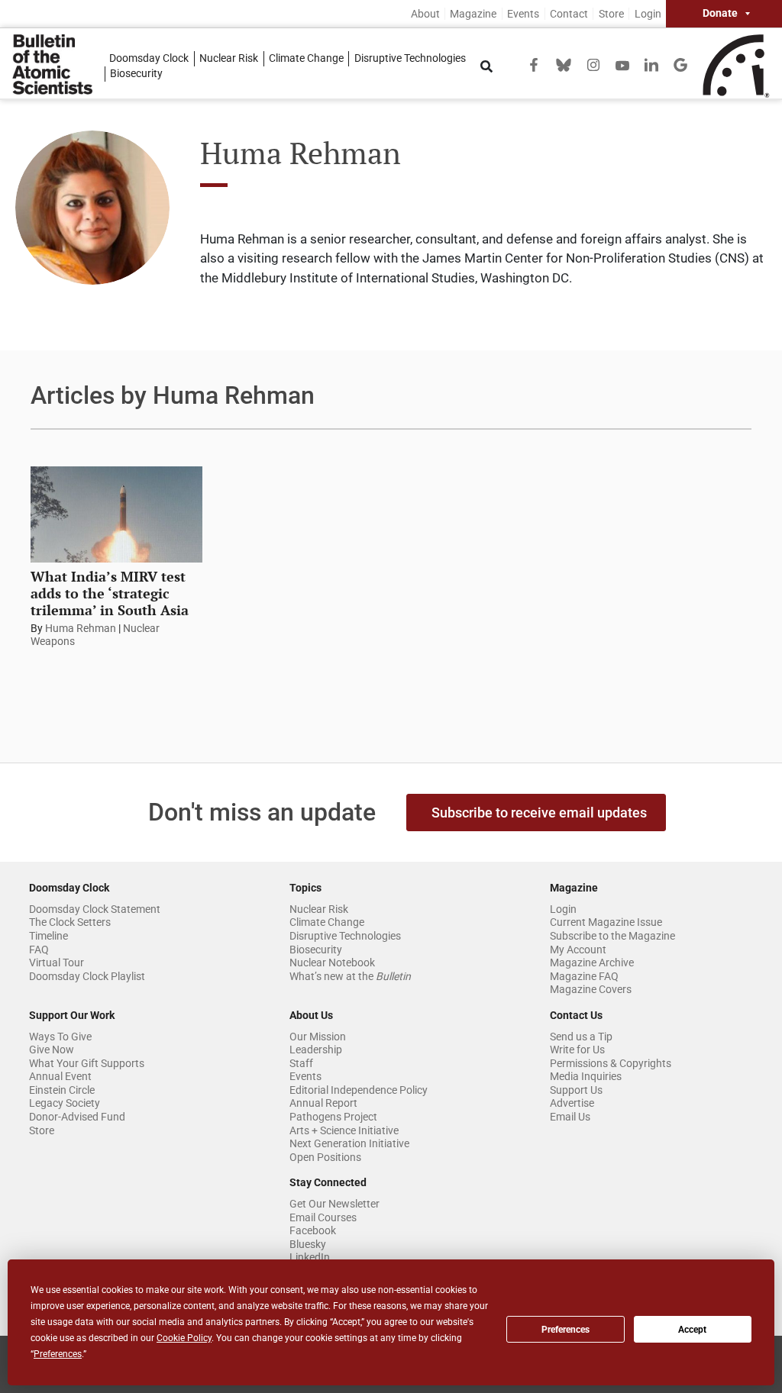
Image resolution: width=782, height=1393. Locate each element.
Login (648, 14)
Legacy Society (64, 1103)
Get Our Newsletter (334, 1204)
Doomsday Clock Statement (94, 909)
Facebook (312, 1230)
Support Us (576, 1090)
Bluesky (307, 1244)
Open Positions (325, 1157)
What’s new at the (350, 976)
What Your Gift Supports (86, 1063)
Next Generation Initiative (349, 1143)
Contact (569, 14)
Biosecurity (136, 73)
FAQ (39, 949)
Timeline (48, 936)
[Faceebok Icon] (534, 63)
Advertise (572, 1103)
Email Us (570, 1117)
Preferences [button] (58, 1354)
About (425, 14)
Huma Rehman (80, 628)
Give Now (51, 1049)
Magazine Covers (591, 989)
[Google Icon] (680, 63)
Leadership (315, 1049)
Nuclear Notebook (332, 962)
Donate (720, 13)
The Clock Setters (70, 922)
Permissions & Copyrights (610, 1063)
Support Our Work (72, 1015)
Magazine (473, 14)
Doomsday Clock (149, 58)
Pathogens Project (333, 1117)
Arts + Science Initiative (344, 1130)
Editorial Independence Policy (358, 1090)
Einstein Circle (62, 1090)
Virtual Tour (56, 962)
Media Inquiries (586, 1076)
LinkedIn (309, 1257)
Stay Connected (328, 1182)
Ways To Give (60, 1036)
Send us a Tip (581, 1036)
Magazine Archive (592, 962)
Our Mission (317, 1036)
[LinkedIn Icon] (651, 63)
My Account (578, 949)
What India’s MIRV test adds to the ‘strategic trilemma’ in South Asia (110, 592)
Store (611, 14)
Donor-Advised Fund (77, 1117)
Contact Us (576, 1015)
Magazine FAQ (584, 976)
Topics (305, 888)
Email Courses (323, 1217)
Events (523, 14)
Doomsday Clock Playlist (87, 976)
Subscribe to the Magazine (612, 936)
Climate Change (306, 58)
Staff (301, 1063)
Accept (692, 1329)
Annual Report (323, 1103)
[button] (536, 812)
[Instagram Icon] (593, 63)
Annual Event (60, 1076)
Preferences (565, 1329)
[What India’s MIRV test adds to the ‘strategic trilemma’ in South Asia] (116, 514)
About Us (311, 1015)
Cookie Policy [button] (184, 1338)
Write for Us (577, 1049)
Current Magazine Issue (606, 922)
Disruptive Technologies (410, 58)
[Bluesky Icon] (563, 63)
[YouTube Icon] (622, 64)
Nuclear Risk (228, 58)
